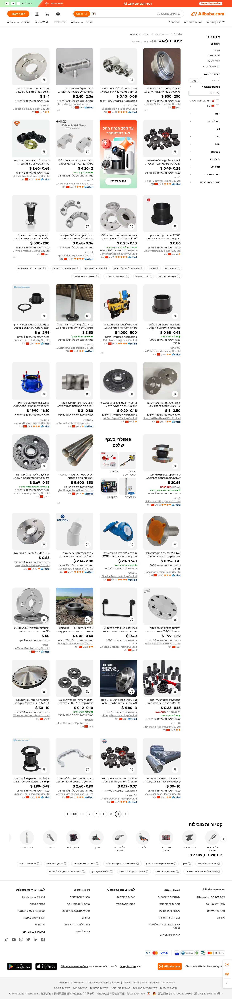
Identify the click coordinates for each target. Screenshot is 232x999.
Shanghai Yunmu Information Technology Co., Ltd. (74, 422)
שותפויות (40, 924)
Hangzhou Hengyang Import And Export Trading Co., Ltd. (30, 422)
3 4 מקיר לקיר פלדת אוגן (126, 268)
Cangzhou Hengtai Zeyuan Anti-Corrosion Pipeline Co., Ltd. (74, 723)
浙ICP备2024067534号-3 (208, 993)
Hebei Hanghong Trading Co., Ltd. (30, 493)
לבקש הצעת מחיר (125, 903)
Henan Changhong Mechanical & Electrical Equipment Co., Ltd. (162, 501)
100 (75, 814)
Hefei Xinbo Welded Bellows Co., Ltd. (162, 104)
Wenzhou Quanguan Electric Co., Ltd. (162, 793)
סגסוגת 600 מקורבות (84, 863)
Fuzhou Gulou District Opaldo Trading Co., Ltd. (74, 347)
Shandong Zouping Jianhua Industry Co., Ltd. (30, 565)
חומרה (146, 34)
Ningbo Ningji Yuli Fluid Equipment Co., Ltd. (74, 255)
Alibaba (178, 34)
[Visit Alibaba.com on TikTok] (6, 939)
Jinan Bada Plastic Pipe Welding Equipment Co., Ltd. (162, 250)
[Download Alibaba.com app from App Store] (46, 966)
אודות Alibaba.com (214, 889)
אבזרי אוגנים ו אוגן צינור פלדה (121, 863)
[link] (227, 964)
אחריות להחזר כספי (169, 903)
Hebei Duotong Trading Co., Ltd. (163, 180)
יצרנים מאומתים (126, 897)
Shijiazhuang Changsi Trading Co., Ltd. (118, 646)
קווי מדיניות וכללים (170, 934)
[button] (94, 14)
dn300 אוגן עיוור (27, 863)
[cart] (47, 14)
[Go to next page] (67, 814)
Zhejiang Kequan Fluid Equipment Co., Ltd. (30, 108)
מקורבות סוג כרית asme (30, 268)
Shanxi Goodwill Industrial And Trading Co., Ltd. (30, 176)
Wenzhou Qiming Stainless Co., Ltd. (74, 183)
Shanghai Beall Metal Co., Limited (162, 418)
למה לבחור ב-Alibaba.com (210, 897)
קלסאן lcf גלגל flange (84, 276)
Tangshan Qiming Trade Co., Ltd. (163, 571)
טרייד (152, 268)
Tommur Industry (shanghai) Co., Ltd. (74, 568)
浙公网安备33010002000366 (175, 993)
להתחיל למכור (37, 903)
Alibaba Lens (205, 966)
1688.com (78, 982)
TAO (144, 982)
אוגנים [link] (133, 34)
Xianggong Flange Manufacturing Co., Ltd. (118, 715)
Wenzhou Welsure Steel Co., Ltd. (31, 715)
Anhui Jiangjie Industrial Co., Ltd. (75, 104)
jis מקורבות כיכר (54, 863)
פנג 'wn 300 (142, 276)
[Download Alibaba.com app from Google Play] (19, 966)
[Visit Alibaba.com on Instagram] (21, 939)
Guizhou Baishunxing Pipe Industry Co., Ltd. (162, 726)
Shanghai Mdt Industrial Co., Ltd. (75, 643)
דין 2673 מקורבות (167, 276)
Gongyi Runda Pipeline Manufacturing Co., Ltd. (118, 576)
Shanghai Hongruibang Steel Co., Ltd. (74, 490)
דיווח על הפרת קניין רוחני (77, 924)
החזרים (86, 917)
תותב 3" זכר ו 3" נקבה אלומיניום (65, 871)
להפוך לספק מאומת (34, 917)
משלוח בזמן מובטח (169, 910)
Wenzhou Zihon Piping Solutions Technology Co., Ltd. (162, 643)
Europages (169, 982)
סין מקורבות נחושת (115, 276)
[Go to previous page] (125, 814)
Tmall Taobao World (98, 982)
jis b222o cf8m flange (64, 268)
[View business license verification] (148, 993)
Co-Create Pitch (215, 903)
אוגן (185, 863)
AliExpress (64, 982)
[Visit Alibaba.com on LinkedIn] (35, 939)
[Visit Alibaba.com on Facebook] (43, 939)
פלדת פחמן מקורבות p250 (159, 863)
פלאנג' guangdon (100, 871)
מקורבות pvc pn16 (94, 268)
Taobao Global (131, 982)
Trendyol (155, 982)
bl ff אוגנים (170, 268)
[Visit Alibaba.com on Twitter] (28, 939)
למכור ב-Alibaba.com (33, 897)
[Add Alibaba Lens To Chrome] (170, 966)
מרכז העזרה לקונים (80, 897)
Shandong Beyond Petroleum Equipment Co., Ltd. (118, 340)
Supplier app (128, 966)
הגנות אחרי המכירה (169, 917)
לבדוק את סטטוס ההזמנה (31, 910)
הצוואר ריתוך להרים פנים (132, 871)
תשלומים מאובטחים (169, 897)
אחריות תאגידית (216, 910)
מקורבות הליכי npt (207, 863)
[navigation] (204, 424)
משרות (221, 917)
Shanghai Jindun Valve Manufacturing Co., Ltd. (30, 648)
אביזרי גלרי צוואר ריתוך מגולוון (201, 871)
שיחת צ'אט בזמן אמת (78, 903)
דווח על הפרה (82, 931)
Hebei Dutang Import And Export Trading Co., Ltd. (118, 418)
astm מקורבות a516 (165, 871)
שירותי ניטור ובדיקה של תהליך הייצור (164, 926)
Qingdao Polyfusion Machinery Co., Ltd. (162, 351)
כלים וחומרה (161, 34)
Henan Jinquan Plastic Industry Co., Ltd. (30, 340)
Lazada (116, 982)
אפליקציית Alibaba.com (74, 966)
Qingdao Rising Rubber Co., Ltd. (119, 108)
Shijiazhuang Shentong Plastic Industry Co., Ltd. (118, 253)
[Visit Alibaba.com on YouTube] (14, 939)
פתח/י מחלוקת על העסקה (76, 910)
